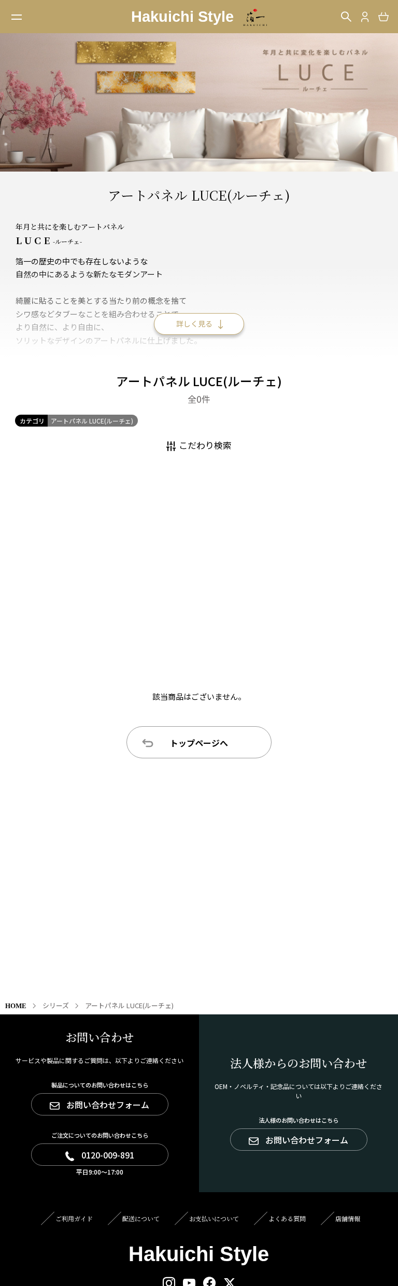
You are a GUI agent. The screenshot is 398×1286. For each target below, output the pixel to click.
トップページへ (199, 743)
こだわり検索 (205, 445)
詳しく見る (194, 323)
